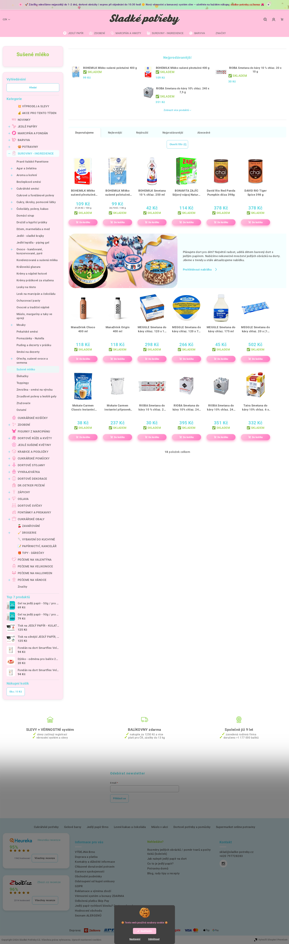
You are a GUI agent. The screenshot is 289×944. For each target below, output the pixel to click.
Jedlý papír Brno (97, 827)
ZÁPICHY (24, 492)
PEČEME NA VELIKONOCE (35, 566)
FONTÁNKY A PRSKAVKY (34, 512)
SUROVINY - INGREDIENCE (36, 153)
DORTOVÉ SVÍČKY (30, 505)
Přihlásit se (119, 798)
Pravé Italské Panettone (32, 161)
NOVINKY (24, 119)
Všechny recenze (45, 858)
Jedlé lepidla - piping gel (33, 242)
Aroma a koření (27, 175)
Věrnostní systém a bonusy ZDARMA (99, 896)
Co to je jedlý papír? (160, 863)
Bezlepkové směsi (29, 182)
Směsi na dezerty (28, 352)
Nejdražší (142, 132)
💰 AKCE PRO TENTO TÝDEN (37, 113)
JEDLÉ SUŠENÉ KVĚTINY (34, 445)
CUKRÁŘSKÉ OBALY (31, 519)
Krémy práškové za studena (35, 280)
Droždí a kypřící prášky (32, 222)
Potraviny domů (157, 868)
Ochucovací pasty (28, 300)
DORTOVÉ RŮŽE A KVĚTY (35, 438)
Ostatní (21, 410)
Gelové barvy (72, 827)
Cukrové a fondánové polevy (35, 195)
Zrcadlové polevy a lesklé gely (36, 396)
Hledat (33, 87)
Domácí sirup (25, 215)
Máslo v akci (159, 827)
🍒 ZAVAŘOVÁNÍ (29, 526)
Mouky (21, 325)
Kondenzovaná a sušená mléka (37, 260)
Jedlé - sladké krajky (30, 235)
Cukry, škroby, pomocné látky (36, 202)
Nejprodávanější (172, 132)
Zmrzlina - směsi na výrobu (34, 389)
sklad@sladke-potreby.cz (236, 852)
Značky (22, 586)
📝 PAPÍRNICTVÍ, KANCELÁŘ (37, 546)
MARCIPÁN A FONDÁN (33, 133)
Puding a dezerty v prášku (34, 345)
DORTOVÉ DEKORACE (32, 478)
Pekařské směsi (27, 331)
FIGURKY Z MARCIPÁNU (34, 431)
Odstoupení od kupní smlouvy (95, 881)
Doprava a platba (86, 856)
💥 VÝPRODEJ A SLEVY (33, 106)
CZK (5, 19)
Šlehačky (22, 376)
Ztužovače (24, 403)
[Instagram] (223, 863)
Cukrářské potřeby (46, 827)
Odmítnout (154, 939)
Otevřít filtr (176, 144)
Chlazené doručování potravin (94, 866)
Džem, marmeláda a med (33, 229)
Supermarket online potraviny (235, 827)
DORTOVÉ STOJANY (31, 465)
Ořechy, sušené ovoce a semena (32, 360)
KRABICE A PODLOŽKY (33, 451)
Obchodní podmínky (88, 876)
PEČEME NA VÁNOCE (32, 580)
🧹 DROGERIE (27, 532)
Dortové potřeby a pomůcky (192, 827)
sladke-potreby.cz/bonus (245, 4)
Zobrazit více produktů (176, 110)
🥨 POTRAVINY (28, 146)
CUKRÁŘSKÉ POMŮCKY (34, 458)
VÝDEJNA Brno (85, 852)
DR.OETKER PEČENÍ (31, 485)
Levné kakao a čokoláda (130, 827)
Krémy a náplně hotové (32, 273)
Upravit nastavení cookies (86, 939)
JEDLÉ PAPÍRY (27, 126)
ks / (15, 691)
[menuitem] (73, 33)
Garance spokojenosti (89, 871)
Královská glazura (28, 267)
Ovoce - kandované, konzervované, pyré (30, 251)
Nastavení (134, 939)
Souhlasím (146, 931)
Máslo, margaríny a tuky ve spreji (34, 316)
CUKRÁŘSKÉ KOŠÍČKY (33, 418)
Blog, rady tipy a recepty (163, 873)
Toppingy (23, 383)
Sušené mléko (26, 369)
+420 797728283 (231, 856)
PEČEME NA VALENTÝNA (35, 559)
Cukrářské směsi (28, 188)
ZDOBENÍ (24, 424)
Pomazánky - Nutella (30, 338)
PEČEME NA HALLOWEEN (35, 573)
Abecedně (203, 132)
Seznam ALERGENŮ (88, 915)
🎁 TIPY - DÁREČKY (31, 553)
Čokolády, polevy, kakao (32, 208)
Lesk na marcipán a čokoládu (36, 293)
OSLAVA (23, 499)
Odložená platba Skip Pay (92, 901)
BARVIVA (24, 140)
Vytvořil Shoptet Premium (273, 939)
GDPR (79, 886)
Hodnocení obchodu (88, 910)
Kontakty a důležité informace (95, 861)
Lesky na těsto (26, 287)
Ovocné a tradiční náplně (33, 307)
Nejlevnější (115, 132)
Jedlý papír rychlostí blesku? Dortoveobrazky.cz (107, 905)
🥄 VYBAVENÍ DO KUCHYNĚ (36, 539)
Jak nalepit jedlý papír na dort (167, 858)
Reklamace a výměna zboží (93, 891)
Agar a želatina (26, 168)
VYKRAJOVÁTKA (29, 472)
